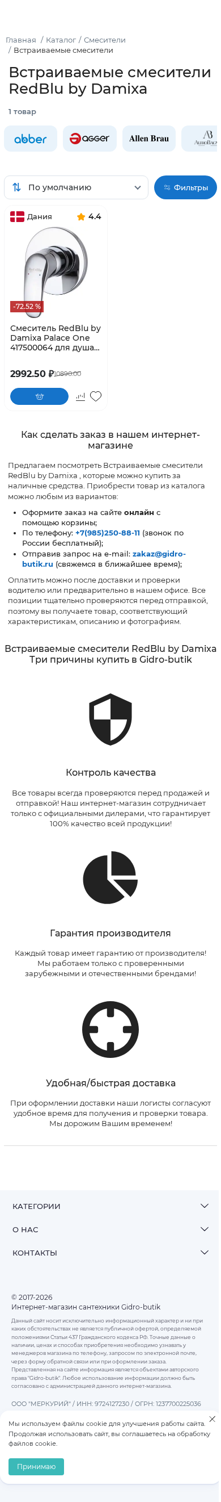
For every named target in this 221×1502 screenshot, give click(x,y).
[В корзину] (39, 396)
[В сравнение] (80, 396)
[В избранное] (95, 396)
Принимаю (36, 1466)
